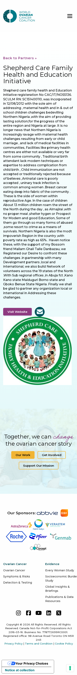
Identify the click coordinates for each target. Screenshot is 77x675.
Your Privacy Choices (31, 663)
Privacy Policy (13, 643)
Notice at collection (20, 670)
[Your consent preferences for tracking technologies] (70, 668)
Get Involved (51, 455)
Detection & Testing (17, 582)
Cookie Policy (64, 643)
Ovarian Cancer (14, 570)
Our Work (23, 455)
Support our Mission (38, 465)
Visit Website (17, 312)
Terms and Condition (39, 643)
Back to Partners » (20, 58)
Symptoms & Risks (16, 576)
